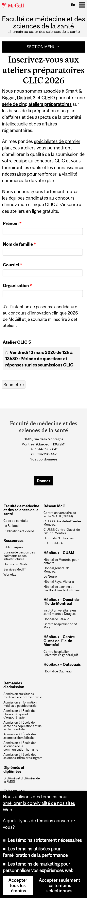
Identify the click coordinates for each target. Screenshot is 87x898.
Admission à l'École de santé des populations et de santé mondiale (22, 726)
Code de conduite (16, 520)
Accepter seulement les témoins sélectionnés (59, 885)
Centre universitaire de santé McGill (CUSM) (60, 514)
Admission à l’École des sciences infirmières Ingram (22, 756)
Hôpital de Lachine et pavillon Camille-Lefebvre (62, 588)
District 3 (26, 97)
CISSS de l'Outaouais (58, 538)
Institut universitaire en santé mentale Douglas (60, 612)
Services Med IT (14, 569)
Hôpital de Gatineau (58, 671)
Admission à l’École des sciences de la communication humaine (20, 746)
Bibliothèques (13, 547)
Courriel (12, 264)
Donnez (43, 481)
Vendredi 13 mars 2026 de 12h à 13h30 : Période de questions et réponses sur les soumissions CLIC (39, 358)
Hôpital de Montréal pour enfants (61, 561)
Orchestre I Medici (16, 564)
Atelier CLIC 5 (17, 342)
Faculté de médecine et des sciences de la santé (43, 22)
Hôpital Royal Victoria (59, 581)
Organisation (17, 285)
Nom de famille (19, 244)
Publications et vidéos (18, 531)
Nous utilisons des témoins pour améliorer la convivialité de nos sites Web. (39, 803)
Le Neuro (50, 576)
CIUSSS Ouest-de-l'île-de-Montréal (62, 523)
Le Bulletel (11, 525)
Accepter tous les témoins (17, 885)
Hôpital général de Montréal (57, 569)
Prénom (12, 223)
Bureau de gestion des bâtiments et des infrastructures (19, 556)
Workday (9, 574)
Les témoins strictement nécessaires (45, 840)
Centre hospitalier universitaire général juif (61, 653)
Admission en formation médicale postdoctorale (20, 704)
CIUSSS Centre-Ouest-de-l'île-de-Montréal (62, 531)
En (73, 5)
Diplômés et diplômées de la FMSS (21, 780)
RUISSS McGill (54, 543)
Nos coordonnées (43, 459)
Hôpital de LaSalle (56, 618)
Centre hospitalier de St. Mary (61, 625)
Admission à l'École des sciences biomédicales (19, 736)
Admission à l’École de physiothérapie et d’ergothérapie (19, 714)
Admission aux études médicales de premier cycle (22, 695)
